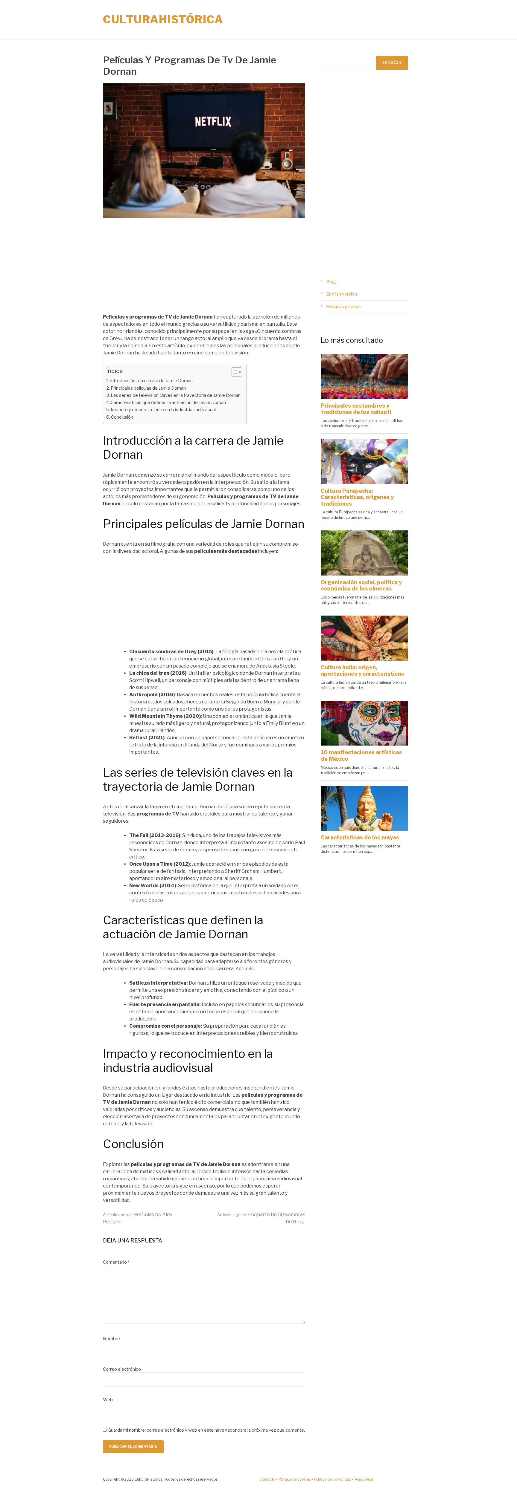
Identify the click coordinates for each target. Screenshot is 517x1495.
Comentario (116, 1262)
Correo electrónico (122, 1369)
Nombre (111, 1338)
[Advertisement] (204, 269)
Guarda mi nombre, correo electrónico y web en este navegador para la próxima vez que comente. (206, 1430)
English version (341, 294)
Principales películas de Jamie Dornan (148, 388)
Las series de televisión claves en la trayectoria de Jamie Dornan (176, 395)
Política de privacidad (332, 1479)
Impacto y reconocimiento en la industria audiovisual (163, 409)
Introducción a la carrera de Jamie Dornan (151, 380)
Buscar (392, 62)
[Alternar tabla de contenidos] (234, 372)
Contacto (267, 1479)
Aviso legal (364, 1479)
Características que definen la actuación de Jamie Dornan (168, 402)
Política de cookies (295, 1479)
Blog (331, 281)
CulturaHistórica (163, 19)
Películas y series (343, 306)
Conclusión (122, 417)
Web (108, 1399)
